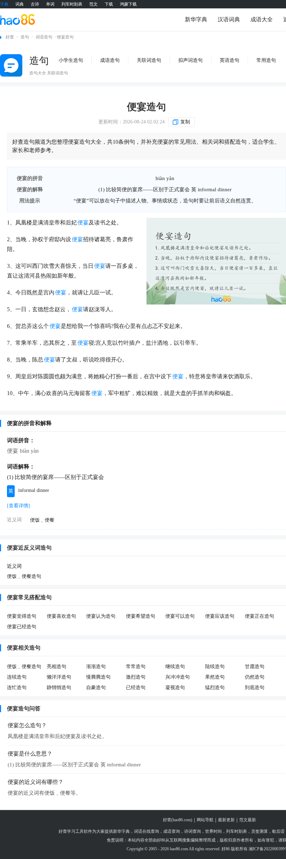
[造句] (11, 65)
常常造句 (135, 666)
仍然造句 (254, 677)
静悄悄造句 (59, 687)
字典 (4, 4)
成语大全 (261, 19)
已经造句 (135, 687)
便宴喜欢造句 (61, 616)
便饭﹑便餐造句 (24, 576)
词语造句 (44, 37)
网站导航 (205, 819)
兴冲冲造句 (177, 677)
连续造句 (17, 677)
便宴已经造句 (21, 626)
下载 (109, 4)
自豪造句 (96, 687)
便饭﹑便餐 (42, 520)
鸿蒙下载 (128, 4)
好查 (10, 37)
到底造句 (254, 687)
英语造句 (229, 60)
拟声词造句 (190, 60)
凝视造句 (175, 687)
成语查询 (171, 831)
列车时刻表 (71, 4)
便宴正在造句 (259, 616)
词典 (19, 4)
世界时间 (213, 831)
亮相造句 (56, 666)
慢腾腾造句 (98, 677)
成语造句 (110, 60)
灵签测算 (259, 831)
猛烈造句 (215, 687)
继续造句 (175, 666)
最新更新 (226, 819)
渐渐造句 (96, 666)
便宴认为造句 (100, 616)
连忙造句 (17, 687)
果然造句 (215, 677)
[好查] (17, 19)
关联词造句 (149, 60)
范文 (93, 4)
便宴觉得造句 (21, 616)
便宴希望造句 (140, 616)
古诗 (35, 4)
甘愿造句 (254, 666)
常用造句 (266, 60)
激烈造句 (135, 677)
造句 (25, 37)
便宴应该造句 (219, 616)
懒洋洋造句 (59, 677)
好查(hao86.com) (177, 819)
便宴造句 (146, 106)
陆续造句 (215, 666)
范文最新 (247, 819)
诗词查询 (192, 831)
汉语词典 (229, 19)
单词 (50, 4)
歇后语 (278, 831)
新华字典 (196, 19)
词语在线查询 (146, 831)
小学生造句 (71, 60)
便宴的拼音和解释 (29, 423)
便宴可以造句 (180, 616)
